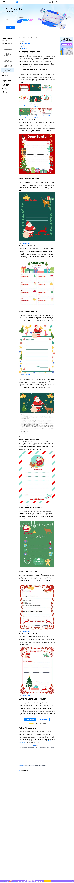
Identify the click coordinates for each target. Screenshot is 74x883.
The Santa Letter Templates (27, 45)
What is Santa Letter (25, 43)
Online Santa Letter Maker (27, 46)
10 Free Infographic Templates (8, 50)
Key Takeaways (24, 48)
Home (20, 37)
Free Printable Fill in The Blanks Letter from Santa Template (35, 105)
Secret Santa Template (47, 92)
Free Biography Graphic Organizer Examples (8, 61)
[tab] (7, 38)
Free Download (10, 27)
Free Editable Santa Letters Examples (8, 70)
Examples (24, 37)
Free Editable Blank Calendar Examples (8, 66)
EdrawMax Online (26, 175)
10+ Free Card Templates (7, 46)
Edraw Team (12, 19)
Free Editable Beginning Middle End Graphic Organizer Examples (7, 56)
